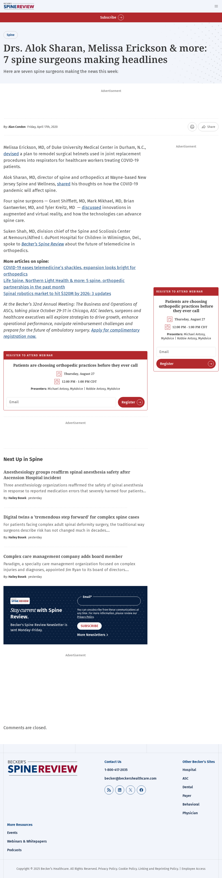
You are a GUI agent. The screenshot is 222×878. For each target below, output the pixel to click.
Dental (188, 787)
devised (11, 153)
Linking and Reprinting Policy (158, 869)
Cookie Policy (128, 869)
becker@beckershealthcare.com (130, 778)
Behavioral (191, 804)
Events (12, 833)
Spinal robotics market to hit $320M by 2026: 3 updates (57, 293)
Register (128, 402)
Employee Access (194, 869)
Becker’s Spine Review (42, 244)
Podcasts (14, 850)
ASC (185, 778)
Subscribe (108, 17)
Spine (11, 35)
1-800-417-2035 (115, 770)
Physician (190, 813)
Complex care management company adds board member (63, 556)
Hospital (189, 770)
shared (63, 183)
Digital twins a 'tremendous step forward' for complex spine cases (71, 517)
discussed (91, 207)
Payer (187, 796)
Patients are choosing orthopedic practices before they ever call (75, 365)
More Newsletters (91, 635)
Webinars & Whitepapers (27, 841)
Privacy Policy (85, 616)
